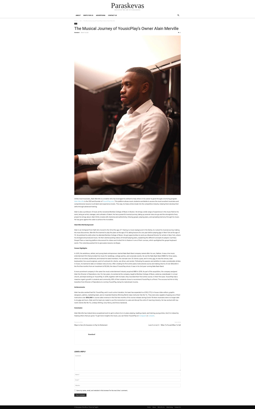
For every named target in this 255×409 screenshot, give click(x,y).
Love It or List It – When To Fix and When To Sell (165, 325)
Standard (76, 32)
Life (81, 21)
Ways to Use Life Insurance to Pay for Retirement (90, 325)
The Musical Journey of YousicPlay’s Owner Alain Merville (126, 28)
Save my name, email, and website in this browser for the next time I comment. (102, 390)
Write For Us (88, 15)
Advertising (100, 15)
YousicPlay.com (108, 201)
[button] (178, 15)
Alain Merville (79, 201)
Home (76, 21)
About (78, 15)
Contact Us (112, 15)
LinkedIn (151, 316)
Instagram (142, 316)
